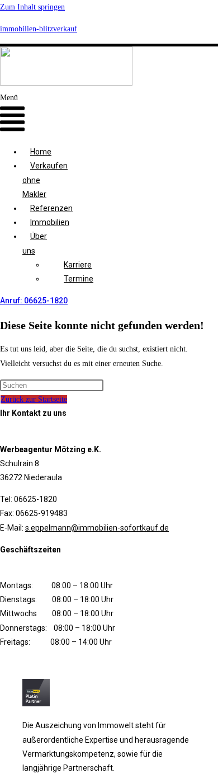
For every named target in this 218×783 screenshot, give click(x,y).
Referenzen (51, 208)
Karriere (78, 264)
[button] (12, 114)
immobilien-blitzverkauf (38, 29)
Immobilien (49, 222)
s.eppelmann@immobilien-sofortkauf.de (97, 527)
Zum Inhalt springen (32, 7)
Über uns (34, 243)
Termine (78, 278)
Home (40, 151)
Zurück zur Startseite (34, 399)
